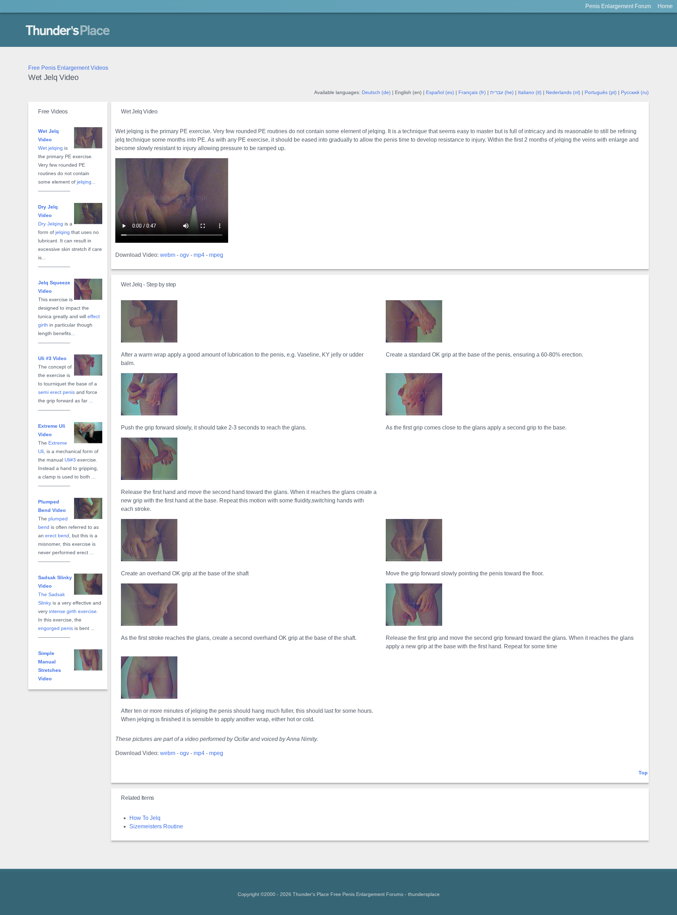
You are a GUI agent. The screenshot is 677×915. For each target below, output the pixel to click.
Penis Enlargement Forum (618, 6)
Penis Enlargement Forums (372, 894)
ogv (184, 255)
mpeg (216, 255)
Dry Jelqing (50, 224)
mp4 (199, 255)
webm (167, 255)
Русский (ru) (635, 92)
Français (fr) (472, 92)
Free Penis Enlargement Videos (68, 68)
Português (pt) (601, 92)
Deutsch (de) (376, 92)
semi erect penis (56, 392)
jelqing (84, 182)
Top (643, 772)
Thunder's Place (45, 29)
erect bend (57, 535)
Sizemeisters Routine (156, 826)
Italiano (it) (530, 92)
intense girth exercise (73, 611)
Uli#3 (70, 460)
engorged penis (55, 628)
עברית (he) (502, 92)
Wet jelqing (50, 148)
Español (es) (440, 92)
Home (665, 6)
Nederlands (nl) (563, 92)
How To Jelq (144, 818)
